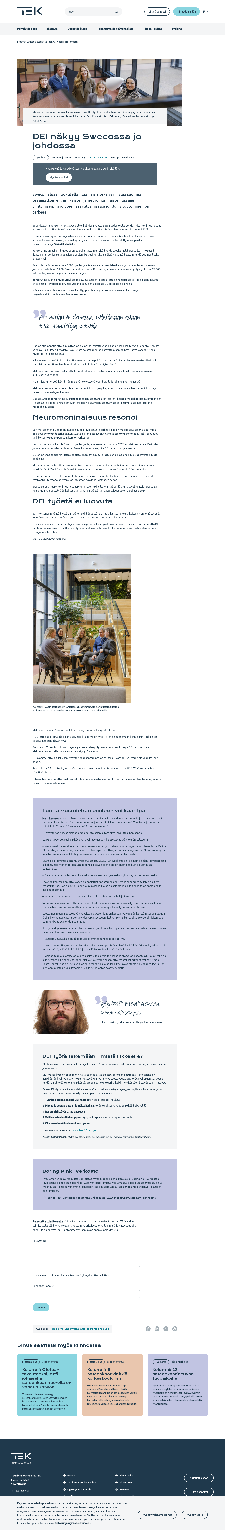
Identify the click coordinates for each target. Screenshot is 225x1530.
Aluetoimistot (126, 1482)
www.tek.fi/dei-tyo (84, 1130)
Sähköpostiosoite (43, 1285)
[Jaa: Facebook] (148, 1328)
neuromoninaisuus (97, 1328)
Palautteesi (39, 1240)
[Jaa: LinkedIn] (157, 1328)
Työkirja (177, 28)
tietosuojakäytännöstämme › (73, 1523)
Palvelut (71, 1475)
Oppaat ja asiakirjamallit (79, 1489)
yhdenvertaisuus (75, 1328)
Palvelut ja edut (27, 28)
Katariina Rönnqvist (98, 157)
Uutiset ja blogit (77, 28)
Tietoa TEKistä (152, 28)
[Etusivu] (29, 14)
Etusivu (21, 42)
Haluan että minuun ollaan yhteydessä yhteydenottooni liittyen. (73, 1275)
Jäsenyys (52, 28)
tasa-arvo (57, 1328)
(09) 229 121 (22, 1491)
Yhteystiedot (126, 1475)
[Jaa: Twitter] (165, 1328)
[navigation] (205, 12)
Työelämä (40, 157)
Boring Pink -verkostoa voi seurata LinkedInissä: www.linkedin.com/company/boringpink (101, 1197)
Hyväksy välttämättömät (157, 1514)
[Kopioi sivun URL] (174, 1328)
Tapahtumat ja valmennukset (115, 28)
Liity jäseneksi (157, 11)
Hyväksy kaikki (195, 1514)
